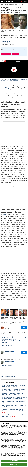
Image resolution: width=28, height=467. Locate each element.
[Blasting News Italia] (8, 1)
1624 (2, 428)
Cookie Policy (11, 457)
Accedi (25, 1)
